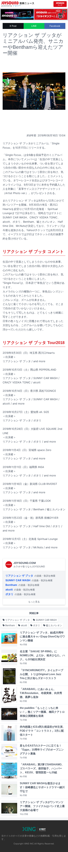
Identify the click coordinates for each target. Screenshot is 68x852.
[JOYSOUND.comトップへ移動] (60, 4)
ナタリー (17, 5)
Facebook (55, 25)
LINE (33, 25)
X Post (13, 25)
